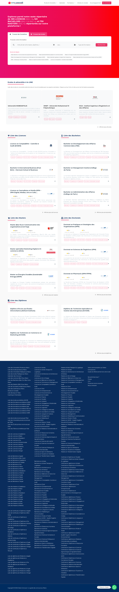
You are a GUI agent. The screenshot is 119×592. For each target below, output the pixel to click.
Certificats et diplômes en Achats (70, 463)
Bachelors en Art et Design (42, 472)
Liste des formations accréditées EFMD (19, 410)
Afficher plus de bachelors (103, 212)
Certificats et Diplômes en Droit (70, 484)
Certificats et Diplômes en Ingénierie (71, 507)
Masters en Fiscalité (66, 397)
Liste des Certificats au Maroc (16, 388)
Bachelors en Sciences (40, 528)
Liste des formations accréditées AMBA (19, 404)
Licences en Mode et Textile (42, 422)
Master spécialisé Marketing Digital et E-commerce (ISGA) (51, 54)
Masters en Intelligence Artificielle (70, 407)
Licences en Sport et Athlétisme (43, 452)
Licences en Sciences (40, 435)
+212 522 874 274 (106, 588)
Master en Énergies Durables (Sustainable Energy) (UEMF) (77, 54)
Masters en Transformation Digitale (71, 452)
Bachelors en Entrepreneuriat (42, 486)
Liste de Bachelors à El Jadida (16, 462)
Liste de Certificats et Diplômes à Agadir (19, 511)
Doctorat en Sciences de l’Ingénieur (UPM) (80, 249)
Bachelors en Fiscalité (40, 495)
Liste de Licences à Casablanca (16, 434)
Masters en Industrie (67, 399)
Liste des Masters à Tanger (15, 497)
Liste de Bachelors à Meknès (16, 473)
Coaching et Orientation (14, 395)
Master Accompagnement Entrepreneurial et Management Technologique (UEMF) (28, 57)
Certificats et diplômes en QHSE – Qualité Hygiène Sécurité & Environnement (70, 535)
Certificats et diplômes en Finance (70, 497)
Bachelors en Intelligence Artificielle (44, 505)
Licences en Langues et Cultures (43, 414)
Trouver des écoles (39, 34)
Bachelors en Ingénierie (41, 503)
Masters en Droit (66, 386)
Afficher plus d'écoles (105, 127)
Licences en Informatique (41, 405)
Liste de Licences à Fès (14, 440)
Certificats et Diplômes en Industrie (71, 499)
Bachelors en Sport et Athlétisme (43, 543)
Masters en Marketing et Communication (73, 416)
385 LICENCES (18, 19)
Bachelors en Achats (40, 461)
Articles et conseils (82, 3)
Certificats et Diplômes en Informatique (72, 505)
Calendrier (62, 3)
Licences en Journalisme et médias (44, 412)
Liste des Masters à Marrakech (16, 493)
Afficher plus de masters (51, 295)
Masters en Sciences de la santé (70, 437)
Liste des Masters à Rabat (15, 488)
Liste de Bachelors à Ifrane (15, 466)
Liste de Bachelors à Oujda (15, 475)
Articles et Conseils (13, 390)
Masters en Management (68, 414)
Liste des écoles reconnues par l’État (18, 418)
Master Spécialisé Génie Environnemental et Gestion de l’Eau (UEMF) (87, 57)
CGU (89, 381)
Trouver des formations (19, 34)
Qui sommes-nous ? (93, 377)
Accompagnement (95, 3)
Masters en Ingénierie (67, 405)
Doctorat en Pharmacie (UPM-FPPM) (77, 274)
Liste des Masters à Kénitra (15, 499)
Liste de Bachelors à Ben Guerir (17, 458)
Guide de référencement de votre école (99, 372)
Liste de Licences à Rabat (15, 436)
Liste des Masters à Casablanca (16, 486)
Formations (70, 3)
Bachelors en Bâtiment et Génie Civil (44, 474)
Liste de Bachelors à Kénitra (15, 468)
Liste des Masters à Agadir (15, 495)
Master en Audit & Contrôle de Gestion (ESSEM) (38, 59)
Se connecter (106, 3)
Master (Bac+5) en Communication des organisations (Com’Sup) (24, 54)
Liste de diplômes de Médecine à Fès (18, 562)
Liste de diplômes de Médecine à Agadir (19, 556)
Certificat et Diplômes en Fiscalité (70, 457)
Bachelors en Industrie (40, 497)
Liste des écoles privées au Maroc (17, 369)
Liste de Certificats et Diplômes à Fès (18, 521)
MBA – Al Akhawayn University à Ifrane (19, 59)
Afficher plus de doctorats (103, 294)
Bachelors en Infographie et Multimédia (45, 499)
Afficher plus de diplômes (104, 353)
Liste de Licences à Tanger (15, 451)
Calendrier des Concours (14, 376)
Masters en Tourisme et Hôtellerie (70, 449)
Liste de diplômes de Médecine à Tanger (19, 573)
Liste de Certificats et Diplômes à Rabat (19, 544)
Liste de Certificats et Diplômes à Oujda (19, 542)
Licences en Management (41, 416)
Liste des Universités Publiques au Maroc (19, 372)
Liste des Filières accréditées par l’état (18, 428)
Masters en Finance (66, 395)
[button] (114, 587)
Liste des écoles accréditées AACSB (18, 400)
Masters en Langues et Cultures (70, 412)
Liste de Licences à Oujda (15, 448)
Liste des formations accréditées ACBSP (19, 402)
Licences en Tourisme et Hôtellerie (44, 454)
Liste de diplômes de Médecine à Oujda (19, 568)
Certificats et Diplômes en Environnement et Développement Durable (71, 493)
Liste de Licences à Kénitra (15, 444)
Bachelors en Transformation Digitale (44, 547)
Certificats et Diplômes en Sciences (71, 547)
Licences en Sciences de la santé (43, 441)
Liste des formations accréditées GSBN (19, 413)
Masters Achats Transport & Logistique (72, 367)
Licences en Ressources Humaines (44, 433)
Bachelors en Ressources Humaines (44, 526)
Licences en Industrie (40, 401)
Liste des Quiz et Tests (14, 393)
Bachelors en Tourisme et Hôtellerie (44, 545)
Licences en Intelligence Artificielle (44, 409)
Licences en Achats (39, 367)
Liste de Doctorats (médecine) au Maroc (19, 386)
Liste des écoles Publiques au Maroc (18, 374)
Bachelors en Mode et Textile (42, 516)
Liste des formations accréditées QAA (18, 406)
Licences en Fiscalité (40, 399)
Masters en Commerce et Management (72, 380)
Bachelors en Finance (40, 493)
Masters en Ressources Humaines (70, 428)
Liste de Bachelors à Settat (15, 479)
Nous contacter (92, 385)
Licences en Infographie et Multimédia (45, 403)
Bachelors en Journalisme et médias (44, 507)
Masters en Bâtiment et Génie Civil (71, 378)
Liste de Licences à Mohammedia (17, 442)
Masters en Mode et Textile (68, 418)
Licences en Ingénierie (40, 407)
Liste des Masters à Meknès (15, 505)
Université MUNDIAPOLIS (17, 106)
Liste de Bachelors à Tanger (15, 481)
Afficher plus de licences (51, 212)
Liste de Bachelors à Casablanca (17, 460)
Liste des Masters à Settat (15, 503)
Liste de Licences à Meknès (15, 446)
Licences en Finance (40, 397)
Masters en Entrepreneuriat (69, 388)
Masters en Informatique (68, 403)
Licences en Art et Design (41, 378)
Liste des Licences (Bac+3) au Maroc (18, 378)
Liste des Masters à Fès (14, 491)
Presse (90, 379)
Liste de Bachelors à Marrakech (16, 471)
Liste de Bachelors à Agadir (15, 456)
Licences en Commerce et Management (46, 382)
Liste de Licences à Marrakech (16, 438)
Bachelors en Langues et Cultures (44, 509)
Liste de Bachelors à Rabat (15, 477)
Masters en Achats (66, 369)
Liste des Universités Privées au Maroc (18, 367)
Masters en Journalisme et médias (71, 409)
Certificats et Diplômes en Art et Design (72, 469)
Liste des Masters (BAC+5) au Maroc (18, 384)
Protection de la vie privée (95, 383)
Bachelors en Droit (39, 484)
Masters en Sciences (67, 430)
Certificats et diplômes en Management (72, 522)
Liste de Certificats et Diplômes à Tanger (19, 546)
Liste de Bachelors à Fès (14, 464)
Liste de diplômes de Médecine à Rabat (19, 571)
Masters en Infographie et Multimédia (71, 401)
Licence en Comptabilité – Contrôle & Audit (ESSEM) (61, 59)
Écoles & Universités (50, 3)
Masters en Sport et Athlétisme (70, 447)
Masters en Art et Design (68, 376)
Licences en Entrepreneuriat (42, 390)
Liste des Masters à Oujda (15, 501)
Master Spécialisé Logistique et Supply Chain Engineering (59, 57)
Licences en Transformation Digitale (44, 456)
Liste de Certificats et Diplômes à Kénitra (19, 523)
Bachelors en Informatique (42, 501)
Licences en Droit (39, 388)
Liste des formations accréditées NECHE (19, 408)
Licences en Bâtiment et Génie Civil (44, 380)
